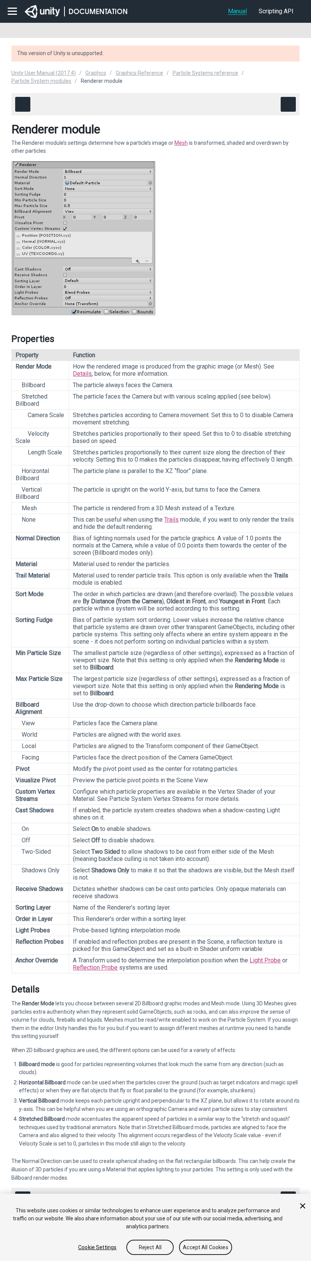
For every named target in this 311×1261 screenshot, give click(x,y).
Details (82, 373)
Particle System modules (41, 81)
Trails (171, 519)
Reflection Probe (95, 967)
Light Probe (265, 960)
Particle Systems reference (205, 73)
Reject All (150, 1247)
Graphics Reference (139, 73)
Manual (237, 11)
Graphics (95, 73)
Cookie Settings (97, 1247)
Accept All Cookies (205, 1247)
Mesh (181, 143)
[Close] (302, 1206)
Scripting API (276, 11)
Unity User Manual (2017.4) (43, 73)
